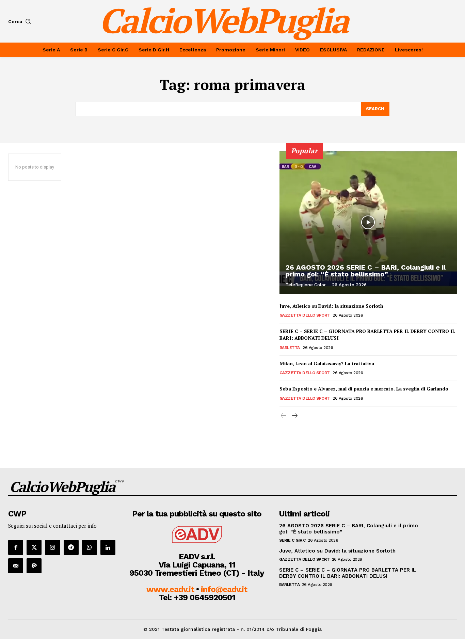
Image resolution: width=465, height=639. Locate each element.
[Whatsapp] (89, 547)
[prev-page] (283, 416)
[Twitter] (34, 547)
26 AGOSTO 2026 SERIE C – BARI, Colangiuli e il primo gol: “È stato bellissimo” (366, 270)
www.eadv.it (170, 589)
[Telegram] (71, 547)
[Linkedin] (107, 547)
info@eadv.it (224, 589)
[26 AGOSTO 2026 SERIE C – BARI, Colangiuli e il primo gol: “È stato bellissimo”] (368, 222)
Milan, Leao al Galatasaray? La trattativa (326, 363)
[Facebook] (15, 547)
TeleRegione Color (306, 284)
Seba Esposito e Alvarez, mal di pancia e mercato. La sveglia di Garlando (363, 388)
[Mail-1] (15, 565)
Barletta (289, 347)
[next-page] (294, 416)
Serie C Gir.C (292, 540)
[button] (21, 21)
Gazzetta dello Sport (304, 315)
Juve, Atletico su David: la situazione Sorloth (331, 306)
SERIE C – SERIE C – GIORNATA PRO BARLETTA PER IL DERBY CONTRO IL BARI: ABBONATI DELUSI (367, 334)
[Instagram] (52, 547)
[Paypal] (34, 565)
